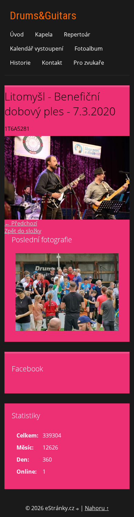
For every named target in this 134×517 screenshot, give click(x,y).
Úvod (17, 34)
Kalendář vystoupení (36, 48)
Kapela (44, 34)
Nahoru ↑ (97, 508)
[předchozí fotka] (15, 178)
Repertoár (77, 34)
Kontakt (52, 62)
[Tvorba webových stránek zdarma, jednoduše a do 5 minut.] (78, 509)
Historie (20, 62)
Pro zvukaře (89, 62)
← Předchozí (20, 223)
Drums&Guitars (43, 15)
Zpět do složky (22, 231)
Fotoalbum (89, 48)
